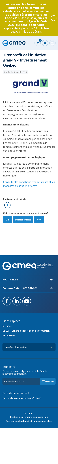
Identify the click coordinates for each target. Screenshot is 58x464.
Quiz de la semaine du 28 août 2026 (21, 398)
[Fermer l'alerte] (53, 18)
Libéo (49, 421)
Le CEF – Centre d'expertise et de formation (26, 330)
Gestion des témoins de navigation (29, 417)
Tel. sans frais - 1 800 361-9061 (20, 288)
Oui (7, 219)
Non (39, 219)
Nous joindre (10, 279)
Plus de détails (32, 31)
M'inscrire (48, 381)
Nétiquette (8, 335)
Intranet (7, 325)
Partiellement (23, 219)
